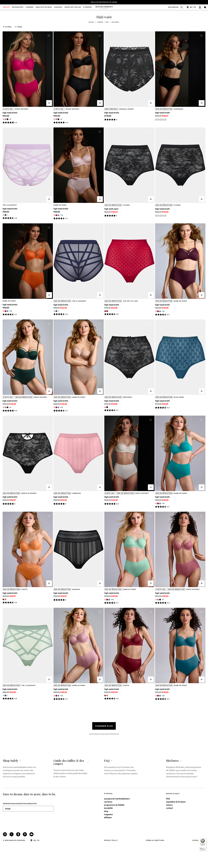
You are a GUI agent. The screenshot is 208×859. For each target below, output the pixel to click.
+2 (10, 119)
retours (169, 805)
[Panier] (205, 7)
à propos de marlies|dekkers (117, 798)
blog (106, 811)
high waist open (111, 208)
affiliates (108, 817)
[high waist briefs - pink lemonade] (105, 407)
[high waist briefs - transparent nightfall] (5, 215)
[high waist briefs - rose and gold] (5, 119)
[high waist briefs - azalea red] (56, 215)
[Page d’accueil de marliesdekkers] (104, 7)
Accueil (91, 22)
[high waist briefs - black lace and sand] (105, 311)
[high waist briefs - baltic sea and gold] (58, 215)
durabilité (108, 808)
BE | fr (193, 7)
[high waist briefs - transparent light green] (3, 215)
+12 (61, 215)
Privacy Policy (111, 840)
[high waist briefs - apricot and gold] (54, 215)
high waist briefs (10, 112)
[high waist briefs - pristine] (3, 119)
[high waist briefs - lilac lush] (7, 215)
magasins (108, 814)
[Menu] (205, 839)
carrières (108, 801)
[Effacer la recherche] (180, 7)
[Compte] (200, 7)
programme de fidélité (114, 805)
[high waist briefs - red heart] (107, 311)
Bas (107, 22)
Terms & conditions (155, 840)
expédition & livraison (176, 801)
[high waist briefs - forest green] (7, 119)
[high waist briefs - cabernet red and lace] (3, 599)
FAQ (168, 798)
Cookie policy (198, 840)
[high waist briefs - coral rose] (5, 599)
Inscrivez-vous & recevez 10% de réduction (20, 803)
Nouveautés (17, 7)
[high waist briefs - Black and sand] (107, 407)
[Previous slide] (6, 69)
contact (169, 808)
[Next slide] (49, 69)
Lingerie (100, 22)
